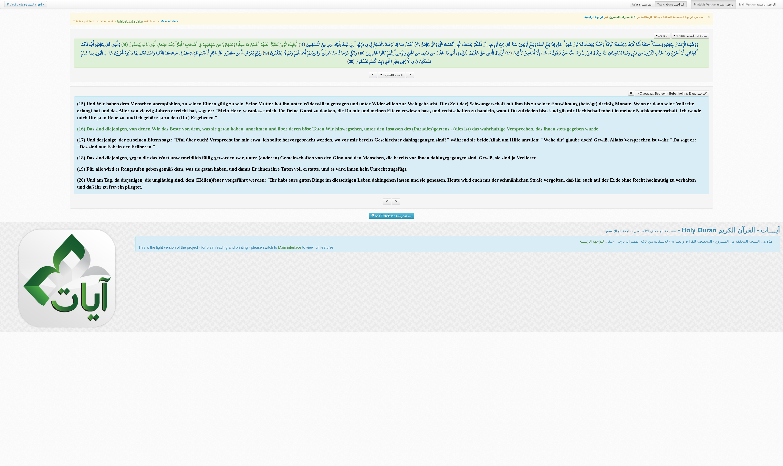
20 (351, 61)
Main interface (170, 21)
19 (266, 53)
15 (301, 44)
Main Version (757, 4)
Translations (670, 4)
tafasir (642, 4)
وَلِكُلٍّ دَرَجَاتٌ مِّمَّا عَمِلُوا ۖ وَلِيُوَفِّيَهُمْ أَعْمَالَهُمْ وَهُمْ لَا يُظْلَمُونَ (313, 53)
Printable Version (713, 4)
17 (508, 53)
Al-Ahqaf (691, 36)
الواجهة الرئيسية (594, 17)
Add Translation (392, 216)
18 (361, 53)
